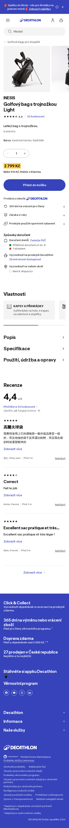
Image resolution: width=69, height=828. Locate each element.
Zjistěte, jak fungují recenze (20, 410)
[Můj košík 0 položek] (61, 20)
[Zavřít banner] (62, 7)
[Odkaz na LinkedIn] (30, 693)
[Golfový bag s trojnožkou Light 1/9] (27, 69)
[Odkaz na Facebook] (6, 693)
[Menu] (8, 20)
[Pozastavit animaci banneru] (57, 7)
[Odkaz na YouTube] (14, 693)
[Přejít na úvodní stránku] (30, 20)
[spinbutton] (16, 153)
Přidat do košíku (34, 185)
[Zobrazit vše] (5, 42)
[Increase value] (25, 153)
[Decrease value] (8, 153)
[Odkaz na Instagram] (22, 693)
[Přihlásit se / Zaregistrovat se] (52, 20)
